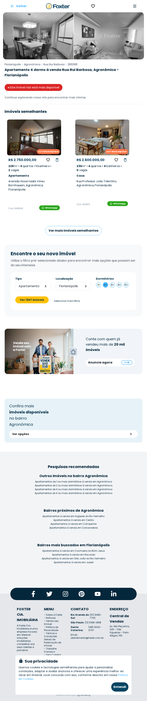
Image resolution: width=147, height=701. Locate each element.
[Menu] (134, 6)
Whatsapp (51, 207)
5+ (126, 284)
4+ (119, 284)
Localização (64, 279)
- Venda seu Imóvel (51, 622)
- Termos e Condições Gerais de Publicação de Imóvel (52, 639)
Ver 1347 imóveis (32, 300)
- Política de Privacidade (51, 628)
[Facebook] (33, 594)
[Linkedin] (113, 594)
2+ (105, 284)
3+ (112, 284)
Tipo (18, 279)
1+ (98, 284)
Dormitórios (105, 279)
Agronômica (32, 64)
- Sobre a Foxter (53, 614)
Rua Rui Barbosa (54, 64)
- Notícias (50, 618)
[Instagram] (65, 594)
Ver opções (20, 434)
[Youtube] (97, 594)
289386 (73, 64)
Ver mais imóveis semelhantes (73, 230)
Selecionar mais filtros (67, 301)
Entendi (120, 687)
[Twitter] (49, 594)
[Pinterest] (81, 594)
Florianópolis (13, 64)
